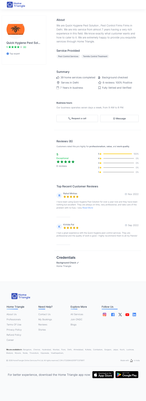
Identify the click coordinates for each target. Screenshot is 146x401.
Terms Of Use (14, 324)
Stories (42, 329)
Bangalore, (27, 349)
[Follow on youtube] (127, 315)
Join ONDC (76, 319)
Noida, (25, 353)
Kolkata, (88, 349)
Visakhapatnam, (57, 353)
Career (10, 339)
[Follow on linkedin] (134, 314)
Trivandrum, (34, 353)
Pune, (63, 349)
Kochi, (122, 349)
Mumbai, (56, 349)
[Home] (18, 5)
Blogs (73, 324)
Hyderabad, (47, 349)
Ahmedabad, (79, 349)
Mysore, (18, 353)
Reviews (42, 324)
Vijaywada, (45, 353)
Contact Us (44, 314)
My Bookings (45, 319)
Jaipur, (116, 349)
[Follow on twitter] (120, 314)
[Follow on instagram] (104, 314)
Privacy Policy (14, 329)
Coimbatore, (98, 349)
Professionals (14, 319)
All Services (77, 314)
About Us (12, 314)
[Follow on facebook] (113, 315)
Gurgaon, (108, 349)
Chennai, (37, 349)
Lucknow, (130, 349)
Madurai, (10, 353)
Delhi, (69, 349)
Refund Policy (14, 334)
